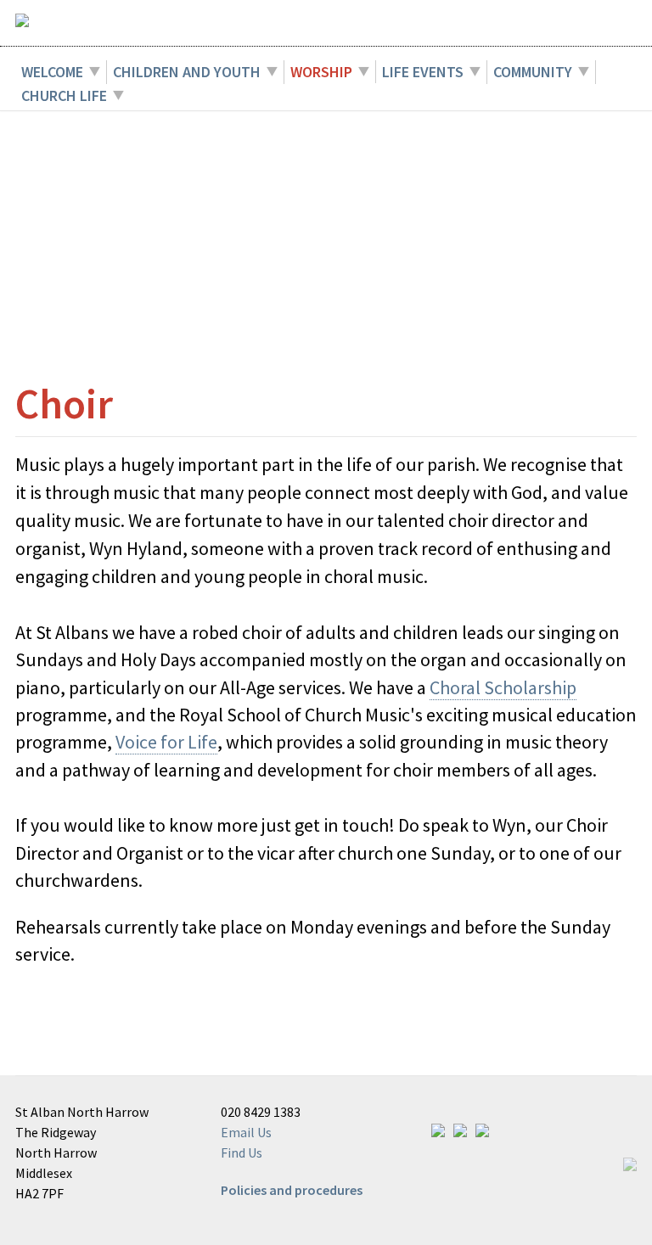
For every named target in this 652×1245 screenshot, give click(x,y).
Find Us (241, 1152)
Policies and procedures (292, 1189)
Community (532, 71)
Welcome (52, 71)
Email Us (246, 1132)
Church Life (64, 95)
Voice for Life (166, 742)
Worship (321, 71)
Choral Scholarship (503, 687)
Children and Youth (187, 71)
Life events (423, 71)
